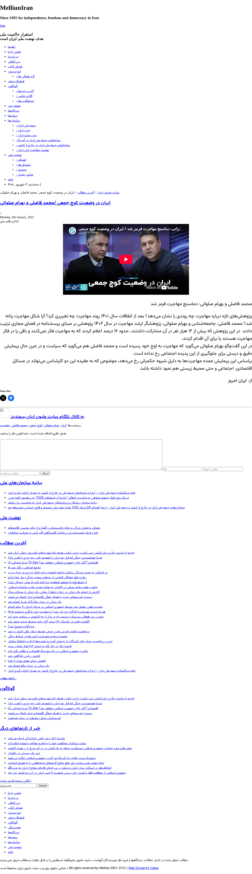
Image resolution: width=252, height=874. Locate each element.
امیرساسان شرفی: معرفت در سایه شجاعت (34, 718)
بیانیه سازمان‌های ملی (21, 483)
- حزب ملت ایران (26, 135)
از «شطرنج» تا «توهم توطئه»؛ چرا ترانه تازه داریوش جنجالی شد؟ (47, 582)
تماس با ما (14, 52)
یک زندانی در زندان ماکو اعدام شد (28, 666)
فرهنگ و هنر (16, 81)
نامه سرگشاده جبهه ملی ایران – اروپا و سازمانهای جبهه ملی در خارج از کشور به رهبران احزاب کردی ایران (71, 493)
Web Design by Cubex (143, 868)
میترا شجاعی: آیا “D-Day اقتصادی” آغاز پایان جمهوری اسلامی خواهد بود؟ (53, 562)
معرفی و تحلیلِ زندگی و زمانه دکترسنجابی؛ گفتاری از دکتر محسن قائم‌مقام (54, 528)
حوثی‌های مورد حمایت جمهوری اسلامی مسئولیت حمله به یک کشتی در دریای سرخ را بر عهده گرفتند (70, 748)
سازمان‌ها (14, 120)
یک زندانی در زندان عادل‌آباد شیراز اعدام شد (34, 602)
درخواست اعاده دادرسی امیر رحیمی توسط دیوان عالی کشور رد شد (49, 631)
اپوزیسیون (14, 71)
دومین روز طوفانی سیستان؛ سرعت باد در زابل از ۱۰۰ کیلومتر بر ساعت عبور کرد (56, 616)
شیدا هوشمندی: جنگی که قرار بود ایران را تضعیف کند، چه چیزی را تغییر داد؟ (55, 557)
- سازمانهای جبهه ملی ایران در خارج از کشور (43, 145)
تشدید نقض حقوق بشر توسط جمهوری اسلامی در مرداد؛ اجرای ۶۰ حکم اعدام (55, 607)
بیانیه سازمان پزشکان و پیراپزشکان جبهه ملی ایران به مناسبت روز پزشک (52, 502)
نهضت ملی (15, 155)
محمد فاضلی (19, 425)
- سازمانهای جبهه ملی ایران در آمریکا (38, 140)
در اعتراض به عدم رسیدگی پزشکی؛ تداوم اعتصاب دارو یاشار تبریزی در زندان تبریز (57, 572)
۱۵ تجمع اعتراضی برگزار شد (24, 567)
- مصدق (21, 170)
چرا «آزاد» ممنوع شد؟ (21, 626)
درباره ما (13, 56)
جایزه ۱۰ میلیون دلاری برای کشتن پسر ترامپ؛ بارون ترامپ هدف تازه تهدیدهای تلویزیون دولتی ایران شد (71, 553)
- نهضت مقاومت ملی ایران (32, 150)
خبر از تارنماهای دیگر (20, 728)
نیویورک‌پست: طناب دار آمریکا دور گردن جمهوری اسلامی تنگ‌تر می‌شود (52, 758)
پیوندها (13, 115)
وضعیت (5, 425)
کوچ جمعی (35, 425)
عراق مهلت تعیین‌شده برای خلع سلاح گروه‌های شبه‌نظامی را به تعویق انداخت (56, 763)
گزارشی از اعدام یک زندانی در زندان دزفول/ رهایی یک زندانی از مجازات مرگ (54, 592)
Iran (2, 26)
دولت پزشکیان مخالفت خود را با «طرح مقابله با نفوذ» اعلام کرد (47, 743)
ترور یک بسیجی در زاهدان (24, 753)
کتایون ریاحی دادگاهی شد (24, 656)
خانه (10, 179)
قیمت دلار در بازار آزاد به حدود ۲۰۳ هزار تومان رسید (39, 646)
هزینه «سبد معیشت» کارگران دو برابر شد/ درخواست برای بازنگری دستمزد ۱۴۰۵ (57, 612)
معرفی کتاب (15, 66)
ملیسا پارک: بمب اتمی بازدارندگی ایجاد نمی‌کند (36, 738)
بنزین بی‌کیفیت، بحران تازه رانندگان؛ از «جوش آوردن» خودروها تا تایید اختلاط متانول (60, 641)
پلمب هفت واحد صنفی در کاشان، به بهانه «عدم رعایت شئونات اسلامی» (53, 587)
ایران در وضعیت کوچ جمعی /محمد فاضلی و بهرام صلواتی (55, 203)
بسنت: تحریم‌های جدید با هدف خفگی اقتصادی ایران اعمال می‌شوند (50, 597)
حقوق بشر (14, 106)
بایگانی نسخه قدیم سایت (15, 781)
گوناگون (13, 86)
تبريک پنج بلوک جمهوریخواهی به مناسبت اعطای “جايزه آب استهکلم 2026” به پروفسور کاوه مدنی (68, 497)
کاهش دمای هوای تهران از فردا (27, 661)
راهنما (12, 47)
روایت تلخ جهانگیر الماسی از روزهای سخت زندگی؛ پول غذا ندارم (47, 577)
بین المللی (14, 61)
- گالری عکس (24, 96)
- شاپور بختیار (24, 174)
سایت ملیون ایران (108, 192)
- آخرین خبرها (25, 91)
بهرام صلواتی (51, 425)
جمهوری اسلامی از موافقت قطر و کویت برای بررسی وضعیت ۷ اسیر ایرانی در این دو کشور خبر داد (67, 773)
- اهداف (21, 160)
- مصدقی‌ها (23, 165)
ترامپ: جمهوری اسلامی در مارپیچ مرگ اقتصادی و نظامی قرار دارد (48, 651)
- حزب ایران (23, 130)
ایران (63, 425)
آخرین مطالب (85, 192)
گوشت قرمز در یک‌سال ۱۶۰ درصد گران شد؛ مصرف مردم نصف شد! (49, 621)
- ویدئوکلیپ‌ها (25, 101)
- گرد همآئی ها (25, 76)
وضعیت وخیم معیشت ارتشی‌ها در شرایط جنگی (37, 636)
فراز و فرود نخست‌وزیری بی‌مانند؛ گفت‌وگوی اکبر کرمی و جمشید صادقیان (53, 532)
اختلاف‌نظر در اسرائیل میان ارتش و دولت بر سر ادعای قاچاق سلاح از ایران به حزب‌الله (59, 768)
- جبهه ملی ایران (26, 125)
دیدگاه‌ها (13, 111)
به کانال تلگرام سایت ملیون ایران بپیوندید (47, 416)
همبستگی (14, 827)
